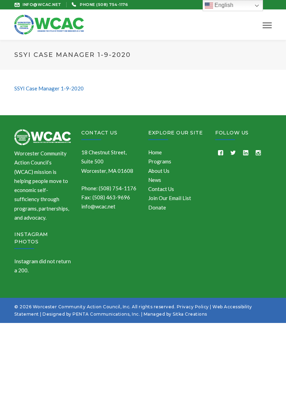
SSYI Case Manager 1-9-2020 (49, 88)
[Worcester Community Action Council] (49, 24)
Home (155, 152)
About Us (159, 171)
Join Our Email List (169, 198)
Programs (159, 161)
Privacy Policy (193, 306)
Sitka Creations (190, 314)
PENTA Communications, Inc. (106, 314)
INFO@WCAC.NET (42, 4)
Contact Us (99, 133)
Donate (157, 207)
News (154, 180)
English (223, 5)
